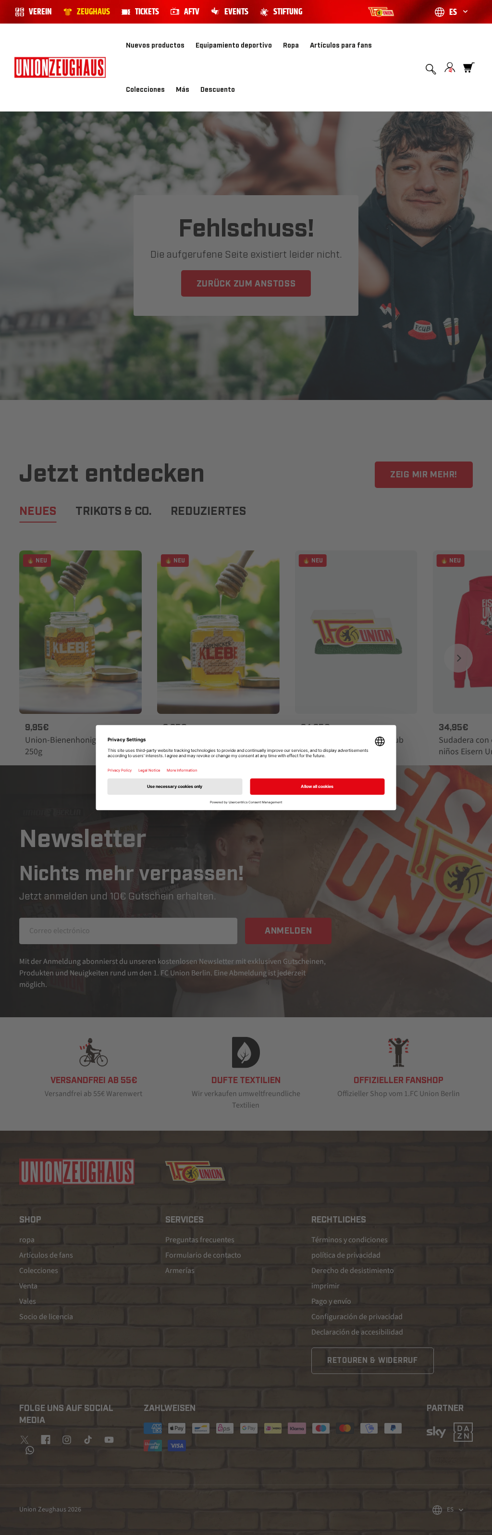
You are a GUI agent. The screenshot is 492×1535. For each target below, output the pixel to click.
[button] (238, 46)
